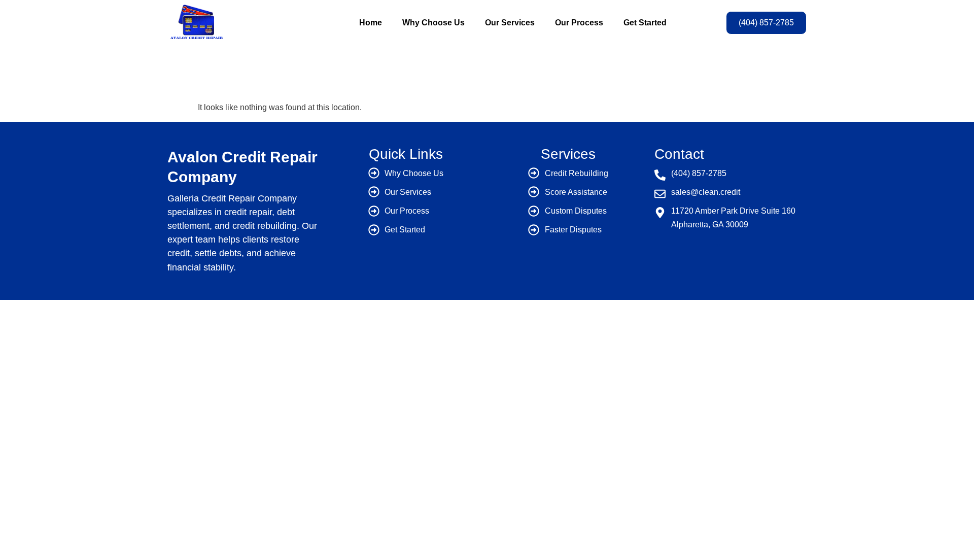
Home (370, 22)
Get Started (645, 22)
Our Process (579, 22)
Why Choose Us (433, 22)
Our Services (510, 22)
